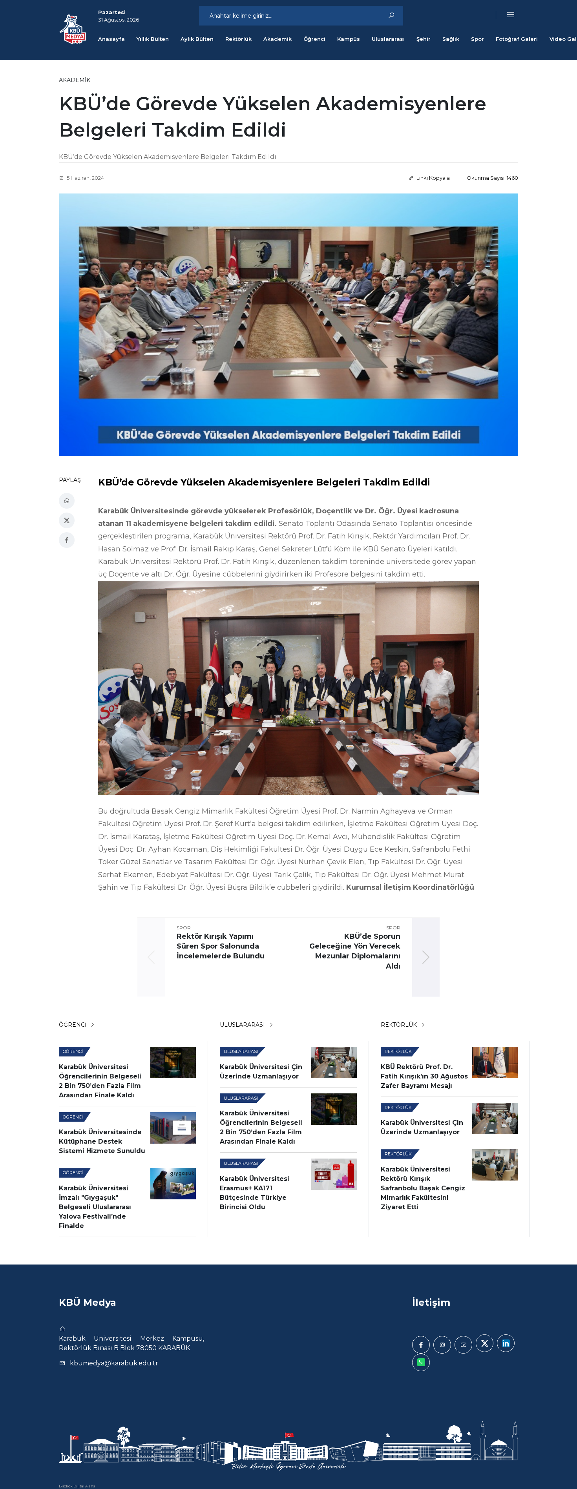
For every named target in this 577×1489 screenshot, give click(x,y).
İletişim (431, 1302)
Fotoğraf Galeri (517, 39)
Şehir (423, 39)
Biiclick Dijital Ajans (77, 1486)
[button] (505, 15)
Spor (477, 39)
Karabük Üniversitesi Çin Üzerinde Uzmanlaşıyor (261, 1071)
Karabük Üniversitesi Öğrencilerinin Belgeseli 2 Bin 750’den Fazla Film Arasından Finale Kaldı (100, 1081)
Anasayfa (111, 39)
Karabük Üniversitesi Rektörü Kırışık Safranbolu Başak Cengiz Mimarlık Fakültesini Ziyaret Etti (423, 1188)
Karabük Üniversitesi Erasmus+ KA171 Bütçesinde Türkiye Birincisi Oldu (254, 1193)
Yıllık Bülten (153, 39)
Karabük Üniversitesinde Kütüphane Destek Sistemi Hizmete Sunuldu (102, 1141)
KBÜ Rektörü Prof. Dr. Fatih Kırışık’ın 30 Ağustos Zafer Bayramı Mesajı (424, 1076)
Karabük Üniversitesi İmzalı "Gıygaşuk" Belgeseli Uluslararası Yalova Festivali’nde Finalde (95, 1207)
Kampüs (348, 39)
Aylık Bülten (197, 39)
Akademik (277, 39)
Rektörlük (238, 39)
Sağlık (450, 39)
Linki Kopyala (432, 178)
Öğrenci (314, 39)
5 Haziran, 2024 (85, 178)
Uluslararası (388, 39)
